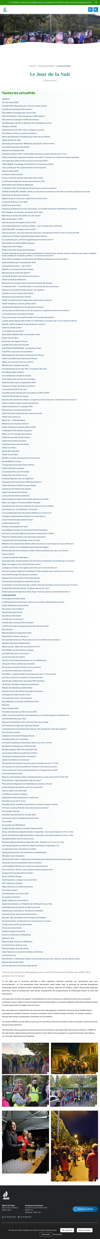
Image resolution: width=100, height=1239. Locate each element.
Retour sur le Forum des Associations (17, 434)
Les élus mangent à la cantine (13, 931)
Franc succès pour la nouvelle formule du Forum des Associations (28, 317)
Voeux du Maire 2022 (10, 708)
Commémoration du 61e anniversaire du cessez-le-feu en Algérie (28, 506)
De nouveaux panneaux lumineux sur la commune (21, 667)
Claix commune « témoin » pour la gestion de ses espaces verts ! (27, 870)
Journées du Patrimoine (11, 616)
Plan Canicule (7, 629)
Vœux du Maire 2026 (10, 171)
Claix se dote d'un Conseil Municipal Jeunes (19, 966)
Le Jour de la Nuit (9, 595)
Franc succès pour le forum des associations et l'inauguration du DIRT (30, 770)
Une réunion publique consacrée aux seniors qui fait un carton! (27, 743)
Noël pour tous (8, 938)
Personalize (46, 1234)
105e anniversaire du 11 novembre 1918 (17, 407)
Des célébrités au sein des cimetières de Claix (20, 701)
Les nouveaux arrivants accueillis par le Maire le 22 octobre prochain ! (29, 767)
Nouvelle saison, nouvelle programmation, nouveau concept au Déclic (30, 804)
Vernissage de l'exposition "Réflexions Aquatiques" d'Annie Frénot (28, 144)
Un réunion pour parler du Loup (14, 945)
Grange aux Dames (9, 126)
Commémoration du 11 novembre (15, 739)
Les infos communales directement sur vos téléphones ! (24, 660)
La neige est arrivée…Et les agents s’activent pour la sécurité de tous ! (30, 568)
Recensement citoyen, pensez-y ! (15, 636)
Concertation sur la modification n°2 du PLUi (19, 509)
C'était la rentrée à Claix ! (12, 328)
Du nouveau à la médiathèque (13, 825)
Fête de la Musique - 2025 (12, 219)
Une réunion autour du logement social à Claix (20, 818)
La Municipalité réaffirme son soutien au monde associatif (25, 866)
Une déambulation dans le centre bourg (18, 839)
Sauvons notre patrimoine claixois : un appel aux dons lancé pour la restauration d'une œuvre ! (39, 400)
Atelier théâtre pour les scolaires (15, 900)
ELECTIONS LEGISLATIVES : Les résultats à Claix (21, 334)
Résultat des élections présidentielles (17, 688)
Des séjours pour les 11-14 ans (14, 801)
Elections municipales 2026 (13, 150)
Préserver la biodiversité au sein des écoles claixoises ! (24, 537)
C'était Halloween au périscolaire (15, 605)
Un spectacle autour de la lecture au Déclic (19, 849)
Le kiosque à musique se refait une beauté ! (19, 756)
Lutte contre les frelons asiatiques (15, 496)
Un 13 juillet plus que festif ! (13, 331)
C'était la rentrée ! (9, 448)
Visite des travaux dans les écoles (15, 444)
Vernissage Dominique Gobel (13, 599)
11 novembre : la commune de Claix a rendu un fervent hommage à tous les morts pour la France (40, 585)
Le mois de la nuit (9, 955)
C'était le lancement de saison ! (14, 441)
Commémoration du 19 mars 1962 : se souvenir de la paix (24, 369)
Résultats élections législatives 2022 (16, 633)
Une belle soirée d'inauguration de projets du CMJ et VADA (25, 393)
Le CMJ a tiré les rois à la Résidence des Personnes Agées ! (25, 547)
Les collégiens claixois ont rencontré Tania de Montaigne (24, 530)
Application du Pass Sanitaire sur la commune (20, 798)
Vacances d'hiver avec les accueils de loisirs (19, 914)
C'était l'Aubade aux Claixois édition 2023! (19, 427)
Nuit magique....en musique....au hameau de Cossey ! (22, 212)
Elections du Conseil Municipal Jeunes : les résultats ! (23, 290)
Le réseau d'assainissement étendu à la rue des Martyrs (24, 516)
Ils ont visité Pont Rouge (11, 876)
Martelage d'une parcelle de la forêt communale (21, 907)
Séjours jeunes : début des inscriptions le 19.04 (21, 647)
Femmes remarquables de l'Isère (15, 527)
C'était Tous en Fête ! (10, 338)
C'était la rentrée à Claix (11, 205)
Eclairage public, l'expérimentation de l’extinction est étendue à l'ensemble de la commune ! (38, 561)
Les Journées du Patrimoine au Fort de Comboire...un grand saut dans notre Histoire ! (36, 310)
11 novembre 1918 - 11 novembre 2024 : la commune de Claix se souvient (30, 286)
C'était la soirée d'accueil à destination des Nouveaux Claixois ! (27, 300)
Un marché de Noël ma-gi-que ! (14, 389)
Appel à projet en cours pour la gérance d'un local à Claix (24, 198)
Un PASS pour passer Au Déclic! (14, 794)
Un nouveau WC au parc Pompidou (15, 472)
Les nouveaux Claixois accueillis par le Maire (19, 753)
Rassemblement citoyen (11, 461)
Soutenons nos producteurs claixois (16, 297)
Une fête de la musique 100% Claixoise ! (18, 623)
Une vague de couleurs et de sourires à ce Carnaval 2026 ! (25, 161)
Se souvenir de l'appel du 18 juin (14, 341)
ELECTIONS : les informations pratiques (18, 650)
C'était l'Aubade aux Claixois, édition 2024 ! (19, 304)
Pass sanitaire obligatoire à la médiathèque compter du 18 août (27, 784)
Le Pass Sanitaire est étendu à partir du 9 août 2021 (22, 787)
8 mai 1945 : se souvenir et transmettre (17, 352)
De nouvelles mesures (11, 811)
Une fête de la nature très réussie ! (15, 345)
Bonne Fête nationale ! (11, 451)
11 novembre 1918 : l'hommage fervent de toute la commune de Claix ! (29, 188)
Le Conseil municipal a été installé (15, 147)
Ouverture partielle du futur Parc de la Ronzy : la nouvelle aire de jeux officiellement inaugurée (39, 209)
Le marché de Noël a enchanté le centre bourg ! (21, 276)
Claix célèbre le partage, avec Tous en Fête (19, 113)
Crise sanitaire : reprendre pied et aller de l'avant (21, 780)
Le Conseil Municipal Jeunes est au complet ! (20, 575)
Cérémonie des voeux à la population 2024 (19, 383)
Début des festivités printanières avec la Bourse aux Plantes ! (26, 137)
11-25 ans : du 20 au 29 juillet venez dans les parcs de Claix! (25, 808)
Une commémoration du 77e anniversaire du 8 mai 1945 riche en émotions (31, 640)
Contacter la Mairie (85, 1209)
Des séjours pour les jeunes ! (13, 856)
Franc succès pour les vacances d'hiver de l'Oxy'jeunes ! (24, 168)
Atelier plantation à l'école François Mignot (19, 485)
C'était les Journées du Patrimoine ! (16, 437)
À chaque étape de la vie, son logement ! (18, 479)
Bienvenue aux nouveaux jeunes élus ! (17, 410)
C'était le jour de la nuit (11, 417)
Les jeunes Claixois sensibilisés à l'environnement (22, 863)
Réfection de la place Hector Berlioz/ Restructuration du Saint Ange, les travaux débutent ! (38, 544)
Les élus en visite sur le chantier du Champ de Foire (22, 677)
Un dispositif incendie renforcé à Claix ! (17, 873)
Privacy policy (57, 1234)
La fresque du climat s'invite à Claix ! (16, 695)
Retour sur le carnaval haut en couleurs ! (18, 362)
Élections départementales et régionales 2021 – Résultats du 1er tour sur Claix (33, 842)
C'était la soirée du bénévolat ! (14, 280)
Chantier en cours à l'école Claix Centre (17, 293)
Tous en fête (7, 822)
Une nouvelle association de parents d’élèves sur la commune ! (27, 513)
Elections (5, 705)
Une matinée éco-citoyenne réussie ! (16, 376)
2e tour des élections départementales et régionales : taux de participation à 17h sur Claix (37, 832)
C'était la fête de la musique (13, 468)
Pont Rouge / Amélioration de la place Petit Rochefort (23, 681)
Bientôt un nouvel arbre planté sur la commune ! (21, 458)
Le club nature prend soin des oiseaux (17, 924)
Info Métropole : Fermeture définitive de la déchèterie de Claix (27, 123)
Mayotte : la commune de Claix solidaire (18, 269)
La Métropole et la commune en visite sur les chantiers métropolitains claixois (33, 602)
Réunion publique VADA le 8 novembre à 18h (19, 750)
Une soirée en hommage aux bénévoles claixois (21, 581)
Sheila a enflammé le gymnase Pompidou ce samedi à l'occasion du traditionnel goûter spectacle (40, 157)
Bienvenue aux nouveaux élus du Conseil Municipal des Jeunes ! (27, 283)
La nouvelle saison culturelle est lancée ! (18, 314)
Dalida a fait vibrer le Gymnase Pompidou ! (19, 250)
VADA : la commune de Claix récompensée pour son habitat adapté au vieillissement (35, 715)
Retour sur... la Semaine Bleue (13, 420)
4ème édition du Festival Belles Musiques (18, 243)
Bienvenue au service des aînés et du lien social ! (21, 216)
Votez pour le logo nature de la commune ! (19, 386)
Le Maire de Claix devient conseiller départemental (22, 828)
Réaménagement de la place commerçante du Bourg (23, 355)
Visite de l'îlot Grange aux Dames (15, 396)
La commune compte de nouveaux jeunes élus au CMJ (23, 181)
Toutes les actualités (46, 66)
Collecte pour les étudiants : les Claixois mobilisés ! (22, 911)
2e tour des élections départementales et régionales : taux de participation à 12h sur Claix (37, 835)
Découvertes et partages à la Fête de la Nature (20, 120)
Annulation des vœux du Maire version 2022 (19, 712)
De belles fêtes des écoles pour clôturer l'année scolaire (24, 106)
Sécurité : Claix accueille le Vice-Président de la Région (24, 918)
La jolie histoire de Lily (11, 523)
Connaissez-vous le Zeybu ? (13, 609)
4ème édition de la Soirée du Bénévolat (17, 185)
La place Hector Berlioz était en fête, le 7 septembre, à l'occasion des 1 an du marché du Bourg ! (39, 321)
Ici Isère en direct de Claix (12, 174)
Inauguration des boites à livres (14, 475)
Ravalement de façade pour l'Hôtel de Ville (19, 746)
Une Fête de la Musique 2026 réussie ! (17, 109)
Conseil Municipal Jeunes (12, 612)
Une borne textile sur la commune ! (16, 760)
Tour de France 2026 (10, 102)
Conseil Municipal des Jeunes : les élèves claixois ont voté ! (25, 588)
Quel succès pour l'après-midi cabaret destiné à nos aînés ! (25, 499)
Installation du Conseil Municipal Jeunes (18, 736)
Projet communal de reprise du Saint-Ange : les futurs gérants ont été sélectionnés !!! (36, 592)
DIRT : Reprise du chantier (12, 883)
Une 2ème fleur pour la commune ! (15, 653)
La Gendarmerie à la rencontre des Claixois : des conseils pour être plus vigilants (34, 729)
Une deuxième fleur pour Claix (14, 719)
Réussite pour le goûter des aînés (15, 365)
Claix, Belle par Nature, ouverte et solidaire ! (19, 133)
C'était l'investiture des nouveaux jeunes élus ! (20, 403)
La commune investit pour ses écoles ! (17, 671)
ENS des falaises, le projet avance (15, 948)
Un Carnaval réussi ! (10, 890)
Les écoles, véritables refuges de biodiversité (20, 684)
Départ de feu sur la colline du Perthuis (17, 887)
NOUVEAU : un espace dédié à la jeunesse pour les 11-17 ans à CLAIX (29, 674)
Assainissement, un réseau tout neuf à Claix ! (19, 880)
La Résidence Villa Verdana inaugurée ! (17, 431)
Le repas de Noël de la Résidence (15, 557)
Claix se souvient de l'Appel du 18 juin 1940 (19, 222)
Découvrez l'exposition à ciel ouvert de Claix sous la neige (25, 722)
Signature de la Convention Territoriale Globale (21, 578)
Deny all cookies (85, 1230)
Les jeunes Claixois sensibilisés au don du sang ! (21, 540)
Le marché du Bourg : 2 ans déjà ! (15, 202)
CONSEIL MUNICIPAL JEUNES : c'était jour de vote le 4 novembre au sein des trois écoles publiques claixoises (46, 192)
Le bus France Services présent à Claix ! (17, 520)
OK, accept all (67, 1230)
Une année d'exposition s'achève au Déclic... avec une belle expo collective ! (32, 226)
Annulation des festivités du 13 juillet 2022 (19, 815)
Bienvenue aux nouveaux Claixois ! (15, 424)
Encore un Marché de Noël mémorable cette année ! (22, 178)
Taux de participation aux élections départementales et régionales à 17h (30, 846)
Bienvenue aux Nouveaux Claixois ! (15, 195)
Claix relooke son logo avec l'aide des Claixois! (20, 726)
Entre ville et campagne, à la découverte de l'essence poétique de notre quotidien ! (35, 259)
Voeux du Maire (8, 554)
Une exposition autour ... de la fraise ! (16, 266)
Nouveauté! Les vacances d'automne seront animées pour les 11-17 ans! (30, 763)
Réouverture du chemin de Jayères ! (16, 273)
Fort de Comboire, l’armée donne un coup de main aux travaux (26, 921)
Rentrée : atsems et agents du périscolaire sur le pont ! (24, 324)
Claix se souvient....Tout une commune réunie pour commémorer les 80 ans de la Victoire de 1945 (40, 233)
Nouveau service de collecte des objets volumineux (22, 691)
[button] (74, 1058)
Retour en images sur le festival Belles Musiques (21, 503)
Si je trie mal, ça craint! (11, 732)
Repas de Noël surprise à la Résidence (17, 942)
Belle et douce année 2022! (13, 962)
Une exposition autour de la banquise (17, 698)
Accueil (32, 66)
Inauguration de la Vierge (12, 246)
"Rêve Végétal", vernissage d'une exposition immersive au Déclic (27, 164)
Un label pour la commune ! (13, 619)
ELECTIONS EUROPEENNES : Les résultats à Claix (21, 348)
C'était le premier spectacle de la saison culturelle (22, 413)
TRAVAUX (6, 99)
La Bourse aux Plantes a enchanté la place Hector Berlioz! (24, 236)
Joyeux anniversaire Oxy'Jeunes (14, 492)
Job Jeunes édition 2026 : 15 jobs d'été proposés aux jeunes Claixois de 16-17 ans (34, 154)
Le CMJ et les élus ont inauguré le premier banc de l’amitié (25, 626)
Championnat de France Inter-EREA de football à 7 (22, 482)
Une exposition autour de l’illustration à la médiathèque (24, 852)
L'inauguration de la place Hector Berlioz (18, 465)
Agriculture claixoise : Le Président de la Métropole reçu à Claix (27, 904)
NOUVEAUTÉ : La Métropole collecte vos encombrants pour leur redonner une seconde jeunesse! (41, 959)
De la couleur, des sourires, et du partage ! (19, 379)
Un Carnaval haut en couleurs (13, 657)
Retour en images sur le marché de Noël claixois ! (21, 564)
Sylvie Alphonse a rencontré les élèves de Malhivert (22, 952)
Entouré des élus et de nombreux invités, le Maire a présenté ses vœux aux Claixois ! (35, 551)
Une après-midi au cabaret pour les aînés (18, 664)
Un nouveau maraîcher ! (11, 897)
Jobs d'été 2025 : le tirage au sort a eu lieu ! (19, 229)
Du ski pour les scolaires (11, 928)
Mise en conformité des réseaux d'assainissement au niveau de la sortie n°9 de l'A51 (35, 777)
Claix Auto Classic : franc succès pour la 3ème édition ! (24, 116)
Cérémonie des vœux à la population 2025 (19, 262)
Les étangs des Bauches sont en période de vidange (22, 307)
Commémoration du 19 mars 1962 (15, 894)
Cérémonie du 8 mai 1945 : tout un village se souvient (23, 130)
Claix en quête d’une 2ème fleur (14, 791)
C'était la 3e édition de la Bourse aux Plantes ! (20, 358)
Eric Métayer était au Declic (13, 372)
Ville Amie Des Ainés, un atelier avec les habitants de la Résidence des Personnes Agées (37, 859)
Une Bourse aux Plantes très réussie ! (16, 489)
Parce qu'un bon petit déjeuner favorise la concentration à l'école (28, 533)
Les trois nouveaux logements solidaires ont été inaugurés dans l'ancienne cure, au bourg (37, 571)
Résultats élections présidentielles (16, 643)
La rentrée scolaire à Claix (12, 774)
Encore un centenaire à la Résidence (16, 935)
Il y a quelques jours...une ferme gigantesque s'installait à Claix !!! (27, 240)
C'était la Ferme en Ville (11, 140)
